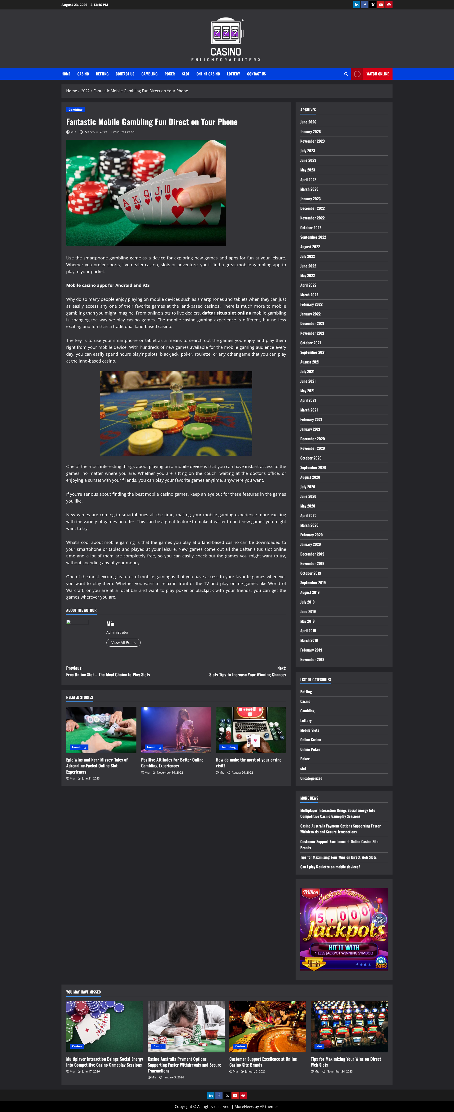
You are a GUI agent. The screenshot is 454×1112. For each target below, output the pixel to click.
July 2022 (307, 256)
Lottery (233, 74)
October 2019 (310, 573)
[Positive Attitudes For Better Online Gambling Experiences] (176, 730)
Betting (102, 74)
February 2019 (311, 650)
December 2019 (312, 554)
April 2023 (308, 179)
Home (65, 74)
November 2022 (312, 218)
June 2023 (308, 160)
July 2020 (307, 487)
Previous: (108, 671)
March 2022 (309, 295)
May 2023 (307, 170)
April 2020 (308, 515)
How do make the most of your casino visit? (249, 763)
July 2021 (307, 371)
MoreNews (244, 1106)
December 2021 (312, 323)
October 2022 (310, 227)
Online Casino (208, 74)
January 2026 (310, 131)
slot (185, 74)
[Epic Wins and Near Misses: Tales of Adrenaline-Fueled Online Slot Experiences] (101, 730)
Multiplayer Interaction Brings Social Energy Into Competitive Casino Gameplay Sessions (337, 813)
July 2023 (307, 150)
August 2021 (309, 362)
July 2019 (307, 602)
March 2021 (309, 410)
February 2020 (311, 535)
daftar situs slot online (226, 313)
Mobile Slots (309, 730)
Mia (73, 132)
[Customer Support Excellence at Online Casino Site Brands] (267, 1026)
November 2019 (312, 563)
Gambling (149, 74)
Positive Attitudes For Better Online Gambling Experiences (172, 763)
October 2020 (311, 458)
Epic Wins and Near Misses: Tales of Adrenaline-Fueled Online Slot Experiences (97, 766)
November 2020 (312, 448)
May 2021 (307, 391)
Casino (83, 74)
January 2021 (310, 429)
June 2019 (308, 611)
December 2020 (312, 439)
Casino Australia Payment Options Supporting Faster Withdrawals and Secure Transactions (340, 829)
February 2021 (311, 419)
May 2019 (307, 621)
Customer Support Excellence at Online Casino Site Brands (263, 1062)
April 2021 (308, 400)
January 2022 (310, 314)
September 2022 (313, 237)
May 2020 (307, 506)
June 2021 (308, 381)
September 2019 (313, 582)
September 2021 (313, 352)
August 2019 (310, 592)
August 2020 (310, 477)
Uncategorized (311, 778)
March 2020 (309, 525)
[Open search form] (346, 74)
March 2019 (309, 640)
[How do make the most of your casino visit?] (251, 730)
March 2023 (309, 189)
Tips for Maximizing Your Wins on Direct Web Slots (338, 857)
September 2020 (313, 467)
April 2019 (308, 630)
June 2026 (308, 122)
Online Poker (310, 749)
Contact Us (125, 74)
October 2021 (310, 343)
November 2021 (312, 333)
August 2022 (310, 247)
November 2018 (312, 659)
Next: (247, 671)
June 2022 (308, 266)
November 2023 (312, 141)
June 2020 (308, 496)
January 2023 (310, 198)
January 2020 (310, 544)
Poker (170, 74)
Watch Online (378, 74)
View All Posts (123, 642)
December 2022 (312, 208)
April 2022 (308, 285)
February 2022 (311, 304)
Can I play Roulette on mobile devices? (330, 867)
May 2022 (307, 275)
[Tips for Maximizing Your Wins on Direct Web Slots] (349, 1026)
